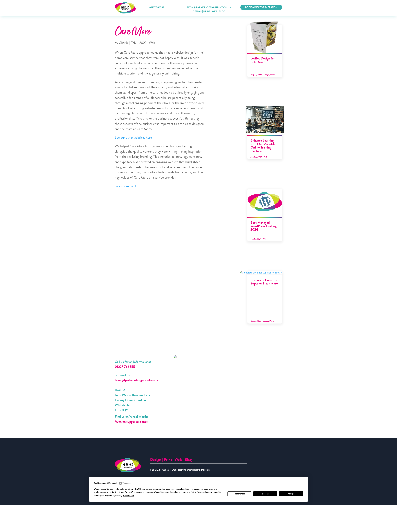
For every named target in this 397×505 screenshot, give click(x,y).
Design (197, 11)
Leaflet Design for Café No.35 (262, 60)
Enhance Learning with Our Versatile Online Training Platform (262, 145)
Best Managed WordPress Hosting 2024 (263, 226)
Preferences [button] (128, 495)
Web (214, 11)
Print (206, 11)
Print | (169, 460)
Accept (291, 494)
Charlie (124, 42)
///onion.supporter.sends (131, 421)
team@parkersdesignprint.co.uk (136, 380)
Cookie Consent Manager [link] (105, 483)
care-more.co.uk (126, 186)
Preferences (239, 494)
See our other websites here (133, 137)
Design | (157, 460)
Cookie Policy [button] (190, 492)
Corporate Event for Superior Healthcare (264, 281)
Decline (265, 494)
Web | (180, 460)
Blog (222, 11)
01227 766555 (156, 7)
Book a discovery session (261, 7)
